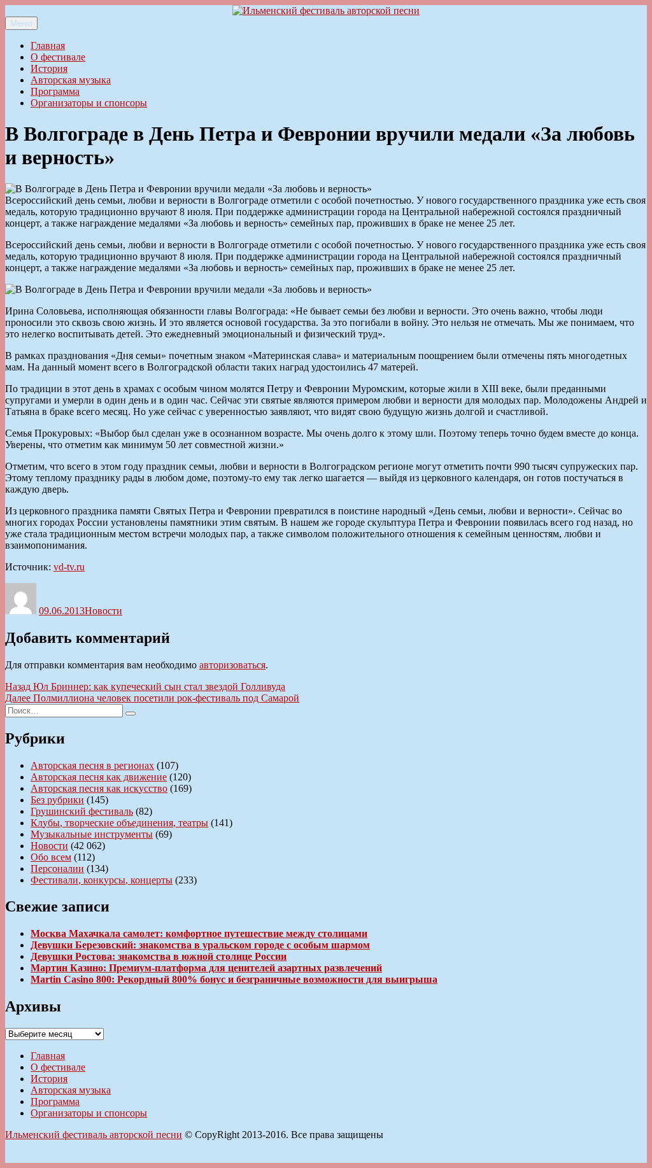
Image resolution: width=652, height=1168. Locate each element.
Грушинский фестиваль (82, 811)
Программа (55, 91)
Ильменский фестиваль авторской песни (93, 1134)
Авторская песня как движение (99, 776)
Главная (48, 45)
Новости (103, 610)
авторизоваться (232, 664)
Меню (21, 23)
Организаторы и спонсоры (89, 102)
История (49, 68)
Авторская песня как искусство (99, 788)
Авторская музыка (71, 79)
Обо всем (51, 857)
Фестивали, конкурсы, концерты (102, 880)
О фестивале (58, 57)
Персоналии (57, 868)
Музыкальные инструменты (92, 834)
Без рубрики (57, 799)
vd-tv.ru (69, 566)
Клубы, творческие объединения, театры (119, 822)
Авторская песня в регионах (92, 765)
